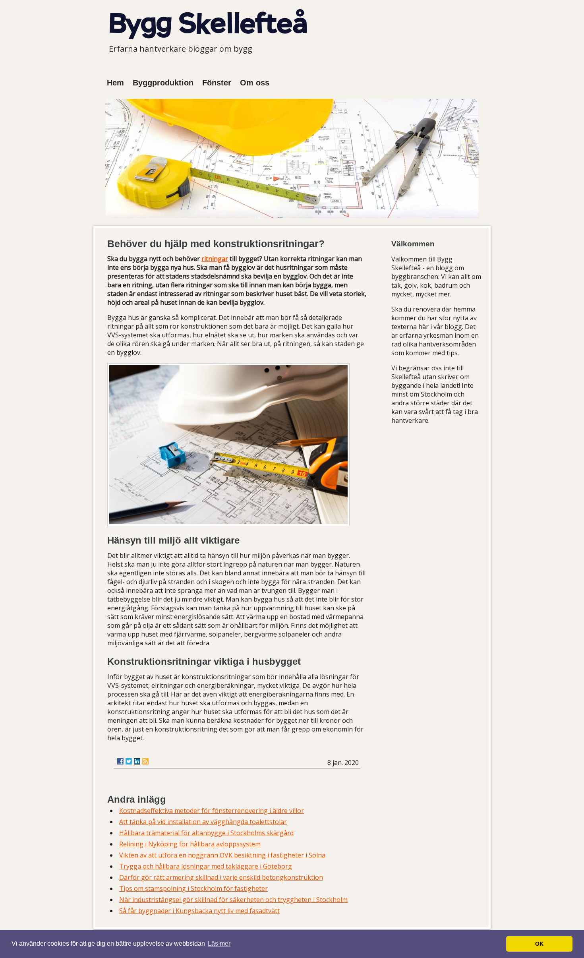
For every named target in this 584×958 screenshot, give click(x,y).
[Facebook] (120, 761)
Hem (115, 82)
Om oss (254, 82)
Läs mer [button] (219, 943)
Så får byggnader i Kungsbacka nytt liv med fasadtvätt (199, 910)
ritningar (214, 258)
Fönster (216, 82)
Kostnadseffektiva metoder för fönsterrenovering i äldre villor (211, 810)
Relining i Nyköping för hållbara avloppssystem (190, 844)
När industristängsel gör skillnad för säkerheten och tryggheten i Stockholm (233, 899)
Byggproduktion (163, 82)
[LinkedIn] (137, 761)
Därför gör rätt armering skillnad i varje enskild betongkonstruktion (221, 877)
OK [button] (539, 944)
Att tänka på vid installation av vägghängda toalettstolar (203, 821)
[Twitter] (129, 761)
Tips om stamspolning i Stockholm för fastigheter (193, 888)
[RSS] (145, 761)
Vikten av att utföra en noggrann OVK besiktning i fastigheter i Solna (222, 855)
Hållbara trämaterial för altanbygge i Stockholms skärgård (206, 832)
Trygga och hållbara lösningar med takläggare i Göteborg (205, 866)
